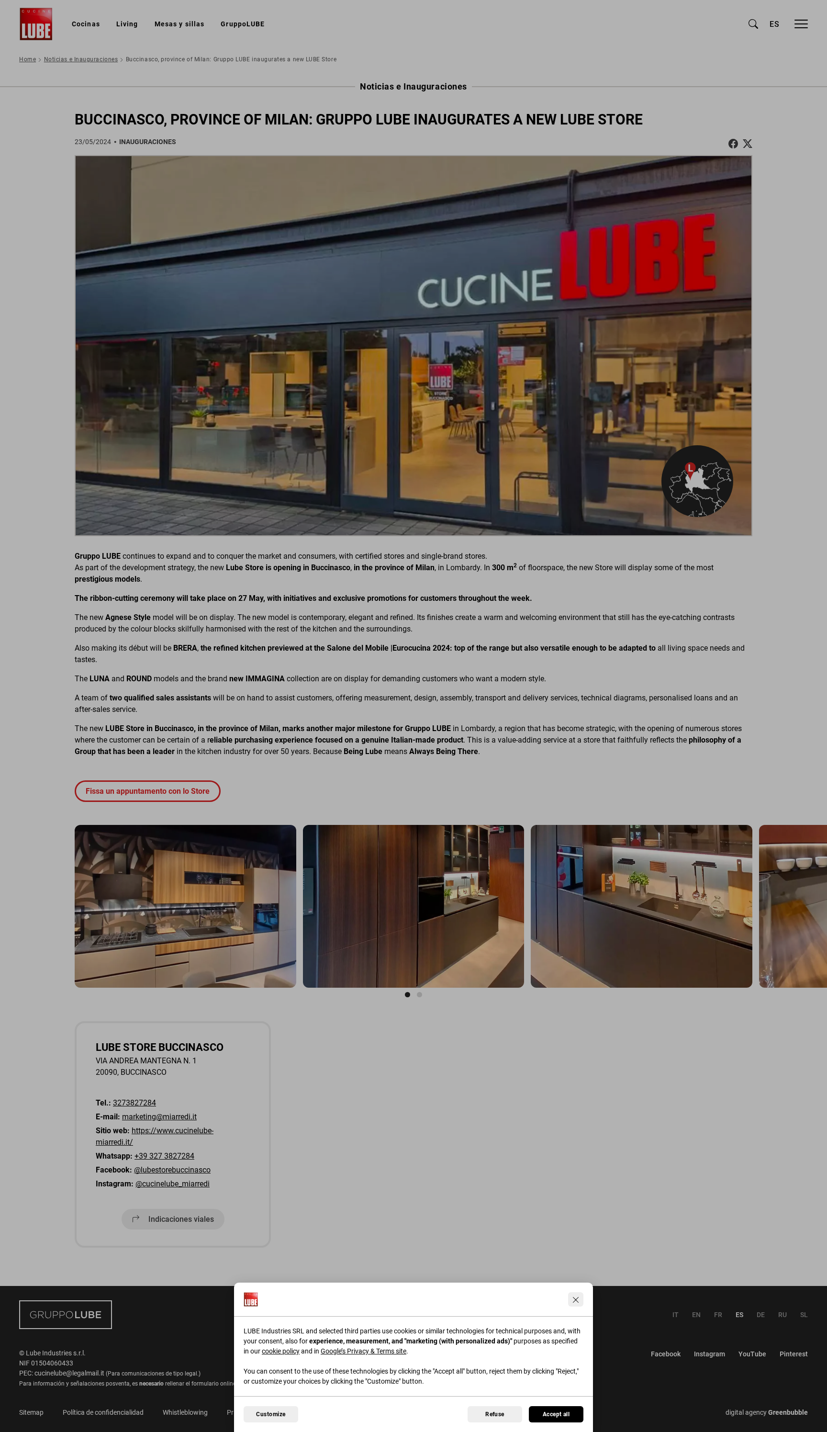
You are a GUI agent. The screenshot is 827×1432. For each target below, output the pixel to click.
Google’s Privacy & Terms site (363, 1351)
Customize (270, 1414)
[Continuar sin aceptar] (575, 1299)
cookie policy (281, 1351)
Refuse (494, 1414)
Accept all (556, 1414)
